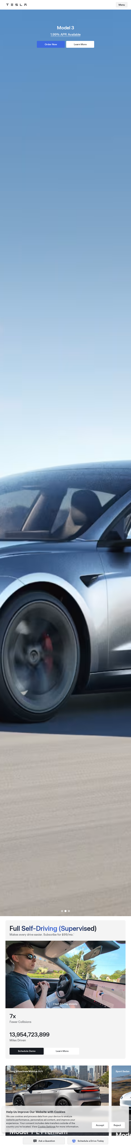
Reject (117, 1125)
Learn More (80, 44)
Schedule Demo (26, 1051)
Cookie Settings (46, 1126)
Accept (100, 1125)
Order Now (51, 44)
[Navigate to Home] (16, 5)
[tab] (62, 911)
